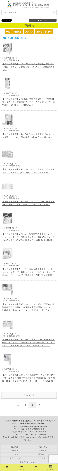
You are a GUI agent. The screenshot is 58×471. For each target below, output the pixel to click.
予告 (8, 32)
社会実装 (15, 450)
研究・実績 (43, 447)
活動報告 (17, 32)
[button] (53, 12)
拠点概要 (15, 447)
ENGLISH (42, 20)
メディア (29, 32)
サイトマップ (15, 458)
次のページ (29, 395)
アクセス (15, 454)
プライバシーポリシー (29, 462)
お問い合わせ (43, 454)
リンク (43, 458)
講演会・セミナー (44, 32)
